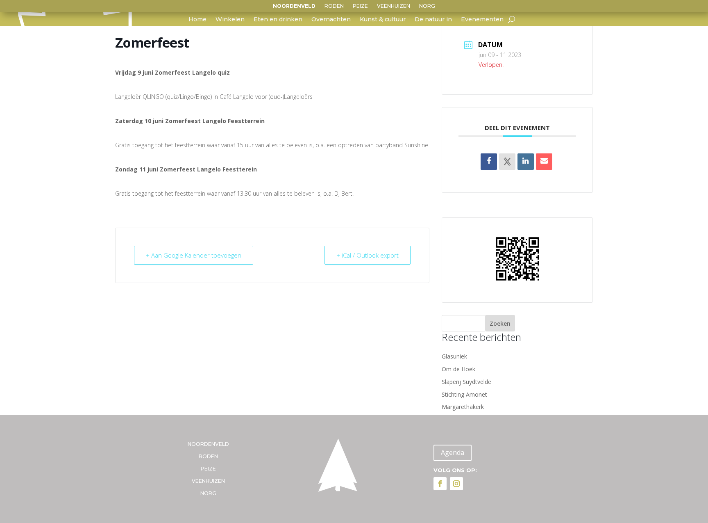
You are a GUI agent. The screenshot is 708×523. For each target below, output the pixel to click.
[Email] (544, 161)
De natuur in (433, 19)
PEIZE (360, 6)
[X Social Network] (507, 161)
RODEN (334, 6)
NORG (427, 6)
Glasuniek (454, 356)
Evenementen (482, 19)
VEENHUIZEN (393, 6)
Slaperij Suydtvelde (466, 382)
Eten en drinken (278, 19)
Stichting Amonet (464, 394)
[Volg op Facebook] (440, 483)
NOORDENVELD (294, 6)
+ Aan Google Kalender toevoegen (193, 255)
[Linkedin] (525, 161)
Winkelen (230, 19)
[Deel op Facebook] (489, 161)
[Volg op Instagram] (456, 483)
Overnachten (331, 19)
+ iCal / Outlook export (367, 255)
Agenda (452, 452)
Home (197, 19)
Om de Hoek (458, 369)
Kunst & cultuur (383, 19)
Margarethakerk (463, 407)
